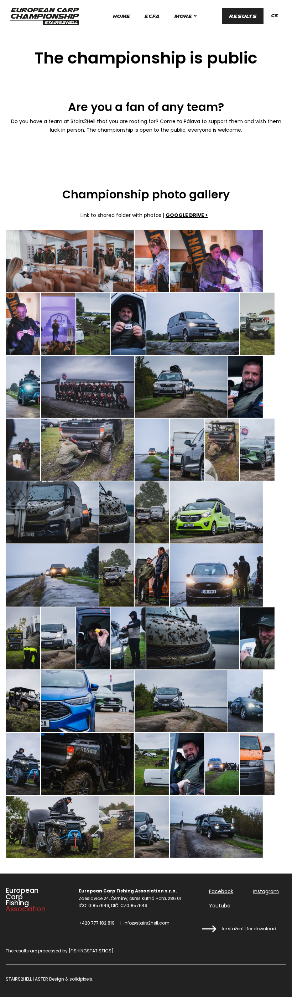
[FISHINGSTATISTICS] (91, 951)
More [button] (183, 16)
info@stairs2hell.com (147, 923)
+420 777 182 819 (97, 923)
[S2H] (44, 16)
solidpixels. (81, 979)
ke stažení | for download (249, 929)
